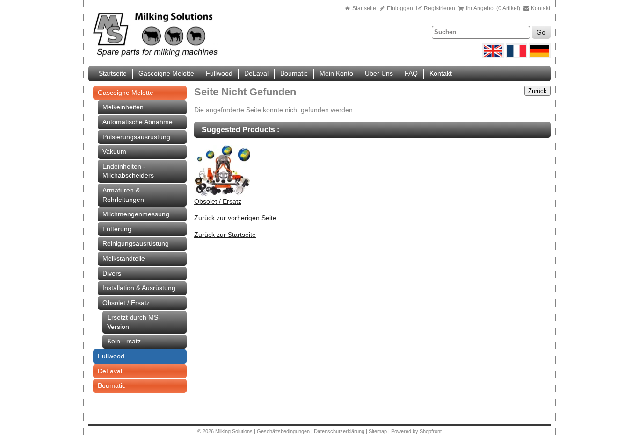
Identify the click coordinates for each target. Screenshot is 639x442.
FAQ (411, 73)
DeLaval (256, 73)
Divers (111, 273)
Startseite (364, 8)
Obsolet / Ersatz (126, 303)
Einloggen (399, 8)
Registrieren (439, 8)
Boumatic (294, 73)
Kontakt (540, 8)
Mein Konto (336, 73)
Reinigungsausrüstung (135, 243)
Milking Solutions (234, 431)
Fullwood (219, 73)
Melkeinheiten (123, 107)
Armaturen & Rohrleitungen (123, 194)
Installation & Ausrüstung (138, 288)
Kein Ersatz (124, 341)
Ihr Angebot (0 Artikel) (493, 8)
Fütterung (116, 229)
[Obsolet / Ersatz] (222, 195)
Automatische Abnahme (137, 122)
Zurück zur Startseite (225, 234)
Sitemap (378, 431)
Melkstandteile (123, 258)
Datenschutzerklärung (339, 431)
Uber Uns (379, 73)
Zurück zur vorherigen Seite (235, 217)
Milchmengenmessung (135, 214)
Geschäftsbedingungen (283, 431)
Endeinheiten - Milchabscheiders (128, 171)
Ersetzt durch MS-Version (133, 322)
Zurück (537, 90)
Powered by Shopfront (416, 431)
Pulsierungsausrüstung (136, 137)
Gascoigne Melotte (166, 73)
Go (541, 32)
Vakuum (114, 151)
